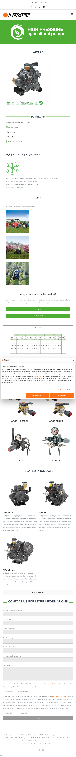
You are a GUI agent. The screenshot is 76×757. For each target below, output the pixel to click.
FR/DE (23, 122)
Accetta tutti (62, 395)
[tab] (38, 327)
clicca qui (38, 376)
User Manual (12, 132)
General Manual (13, 127)
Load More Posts (38, 592)
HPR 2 (20, 440)
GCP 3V (56, 440)
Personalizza (36, 395)
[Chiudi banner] (73, 360)
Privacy (46, 741)
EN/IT (18, 122)
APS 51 (56, 492)
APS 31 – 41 (20, 492)
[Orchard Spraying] (12, 162)
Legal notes (40, 741)
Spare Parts (11, 137)
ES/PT (28, 122)
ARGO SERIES (56, 400)
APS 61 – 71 (20, 549)
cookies (52, 741)
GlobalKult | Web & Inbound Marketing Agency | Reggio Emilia (41, 744)
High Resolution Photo (15, 142)
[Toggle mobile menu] (72, 14)
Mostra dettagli (65, 390)
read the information (55, 684)
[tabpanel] (38, 345)
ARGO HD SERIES (20, 400)
